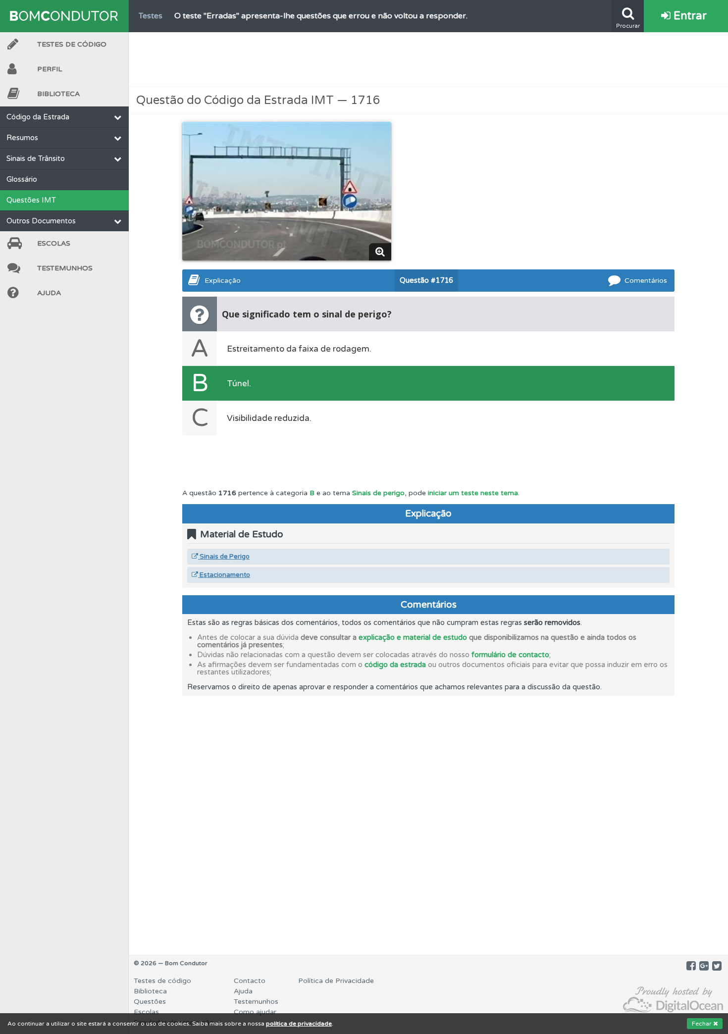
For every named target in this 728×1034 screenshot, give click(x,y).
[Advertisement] (428, 59)
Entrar (689, 15)
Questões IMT (31, 200)
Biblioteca (58, 94)
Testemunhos (65, 268)
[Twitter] (717, 966)
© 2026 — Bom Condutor (171, 963)
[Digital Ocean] (673, 1000)
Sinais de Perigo (224, 557)
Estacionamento (224, 575)
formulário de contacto (510, 654)
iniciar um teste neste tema (473, 493)
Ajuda (49, 293)
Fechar (702, 1023)
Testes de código (162, 981)
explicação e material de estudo (413, 637)
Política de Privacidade (336, 981)
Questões (150, 1001)
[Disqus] (428, 819)
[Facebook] (691, 966)
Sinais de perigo (378, 493)
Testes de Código (71, 44)
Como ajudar (255, 1012)
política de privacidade (299, 1023)
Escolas (53, 243)
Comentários (645, 280)
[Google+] (704, 966)
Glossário (21, 179)
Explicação (223, 280)
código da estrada (395, 664)
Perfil (49, 69)
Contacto (249, 981)
